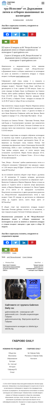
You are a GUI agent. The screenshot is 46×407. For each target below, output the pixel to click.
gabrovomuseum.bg (13, 319)
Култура (12, 361)
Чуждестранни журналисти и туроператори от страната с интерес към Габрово (34, 266)
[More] (14, 40)
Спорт (14, 253)
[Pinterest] (32, 33)
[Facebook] (7, 33)
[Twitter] (16, 33)
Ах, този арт (12, 364)
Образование (12, 358)
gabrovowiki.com (11, 314)
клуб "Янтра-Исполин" (14, 257)
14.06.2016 (29, 20)
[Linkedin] (24, 33)
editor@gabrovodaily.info (10, 402)
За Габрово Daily (34, 353)
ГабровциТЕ (12, 369)
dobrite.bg (33, 326)
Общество (12, 353)
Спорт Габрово (27, 257)
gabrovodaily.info (12, 312)
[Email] (6, 40)
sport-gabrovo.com (22, 76)
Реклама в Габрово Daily (34, 356)
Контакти (33, 358)
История (12, 367)
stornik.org (9, 329)
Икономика (12, 356)
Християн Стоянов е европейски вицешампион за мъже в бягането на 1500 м (11, 266)
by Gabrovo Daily (18, 20)
